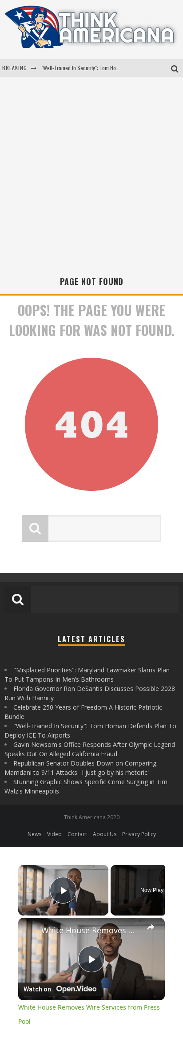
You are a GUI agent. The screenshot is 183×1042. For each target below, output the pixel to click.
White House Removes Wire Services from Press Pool (91, 930)
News (34, 834)
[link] (30, 929)
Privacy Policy (139, 834)
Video (54, 834)
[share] (150, 927)
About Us (104, 834)
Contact (77, 834)
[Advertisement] (91, 179)
